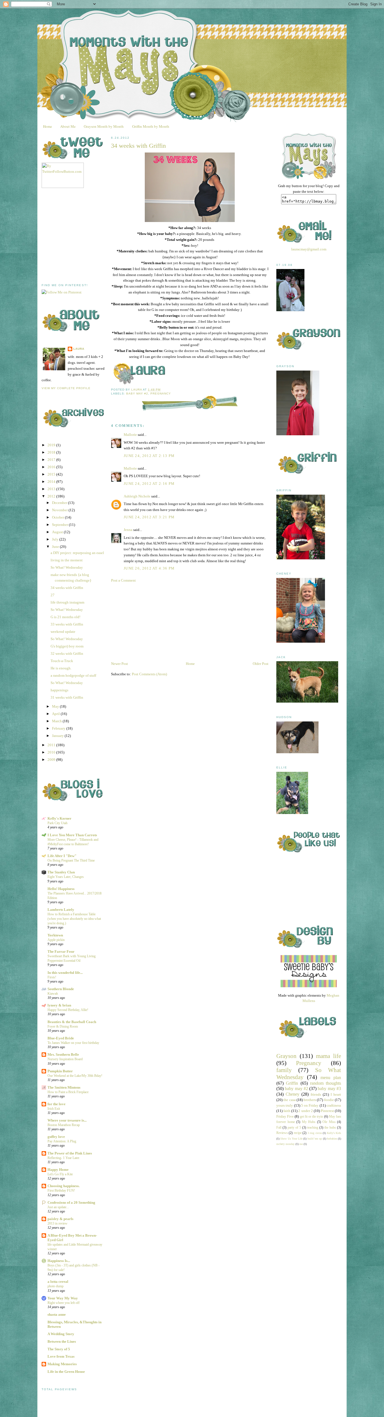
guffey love (56, 1137)
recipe (298, 1133)
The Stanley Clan (61, 872)
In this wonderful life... (65, 972)
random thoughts (325, 1083)
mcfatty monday (285, 1143)
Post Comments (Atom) (149, 674)
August (58, 532)
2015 (52, 474)
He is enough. (61, 668)
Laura (78, 348)
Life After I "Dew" (62, 856)
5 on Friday (310, 1105)
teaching (312, 1127)
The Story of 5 (59, 1349)
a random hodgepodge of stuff (73, 675)
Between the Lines (62, 1341)
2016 (52, 467)
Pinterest (327, 1111)
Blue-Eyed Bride (61, 1038)
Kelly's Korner (59, 818)
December (60, 503)
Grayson (286, 1056)
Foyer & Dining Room (63, 1026)
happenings (59, 690)
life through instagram (67, 602)
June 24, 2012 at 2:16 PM (149, 483)
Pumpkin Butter (60, 1071)
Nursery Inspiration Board (65, 1059)
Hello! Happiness (61, 889)
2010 (52, 752)
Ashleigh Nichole (137, 496)
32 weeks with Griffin (67, 653)
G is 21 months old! (65, 617)
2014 (52, 481)
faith (286, 1111)
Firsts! (52, 977)
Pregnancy (160, 393)
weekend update (63, 631)
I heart (336, 1094)
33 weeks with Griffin (67, 624)
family (284, 1070)
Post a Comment (123, 580)
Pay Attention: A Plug (62, 1141)
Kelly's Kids (334, 1133)
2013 (52, 489)
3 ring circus (315, 1133)
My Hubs (309, 1122)
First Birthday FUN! (61, 1190)
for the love (56, 1104)
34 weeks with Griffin (67, 588)
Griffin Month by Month (150, 126)
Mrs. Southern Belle (63, 1054)
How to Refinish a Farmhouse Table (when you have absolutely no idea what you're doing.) (74, 918)
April (56, 714)
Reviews (282, 1133)
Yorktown (55, 935)
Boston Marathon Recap (64, 1125)
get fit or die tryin (311, 1116)
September (60, 525)
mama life (328, 1056)
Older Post (260, 664)
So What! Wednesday (67, 567)
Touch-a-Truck (62, 661)
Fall (278, 1127)
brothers (310, 1100)
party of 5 (294, 1127)
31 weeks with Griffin (67, 697)
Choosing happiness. (64, 1186)
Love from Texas (61, 1356)
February (59, 728)
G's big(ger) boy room (67, 646)
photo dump (56, 1286)
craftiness (334, 1105)
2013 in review (57, 1223)
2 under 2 (305, 1111)
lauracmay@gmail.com (308, 249)
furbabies (332, 1138)
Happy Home (58, 1169)
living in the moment (67, 560)
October (58, 517)
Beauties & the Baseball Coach (72, 1022)
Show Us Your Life (291, 1138)
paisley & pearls (60, 1219)
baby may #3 (329, 1088)
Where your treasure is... (67, 1120)
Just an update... (58, 1207)
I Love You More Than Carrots (72, 835)
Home (47, 126)
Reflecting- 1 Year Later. (64, 1158)
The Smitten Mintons (64, 1087)
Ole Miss (329, 1122)
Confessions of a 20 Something (71, 1202)
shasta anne (57, 1314)
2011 (52, 745)
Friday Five (285, 1116)
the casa (289, 1100)
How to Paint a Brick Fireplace (68, 1092)
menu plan (330, 1077)
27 (53, 595)
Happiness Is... (59, 1261)
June (56, 546)
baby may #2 (137, 393)
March (57, 721)
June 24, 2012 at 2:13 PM (149, 456)
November (60, 510)
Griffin (292, 1083)
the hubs (330, 1127)
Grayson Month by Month (104, 126)
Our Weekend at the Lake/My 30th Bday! (75, 1076)
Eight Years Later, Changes (66, 877)
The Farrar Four (61, 951)
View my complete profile (66, 388)
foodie (329, 1100)
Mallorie (130, 434)
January (58, 736)
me (301, 1143)
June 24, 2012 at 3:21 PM (149, 517)
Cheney (292, 1094)
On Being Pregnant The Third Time (71, 860)
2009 (52, 759)
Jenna (128, 530)
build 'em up (315, 1138)
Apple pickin (56, 940)
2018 (52, 452)
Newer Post (119, 664)
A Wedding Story (61, 1334)
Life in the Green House (66, 1371)
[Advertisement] (84, 236)
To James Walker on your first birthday (73, 1043)
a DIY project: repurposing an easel (77, 553)
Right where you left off (64, 1303)
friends (316, 1094)
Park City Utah (57, 823)
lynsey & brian (59, 1005)
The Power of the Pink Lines (70, 1153)
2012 (52, 496)
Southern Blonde (61, 989)
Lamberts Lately (61, 909)
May (56, 706)
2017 (52, 460)
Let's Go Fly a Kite (60, 1174)
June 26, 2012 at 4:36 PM (149, 568)
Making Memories (62, 1364)
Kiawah (53, 994)
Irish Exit (54, 1109)
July (55, 539)
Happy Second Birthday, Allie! (68, 1010)
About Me (68, 126)
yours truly (284, 1105)
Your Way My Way (63, 1298)
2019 (52, 445)
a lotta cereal (58, 1281)
